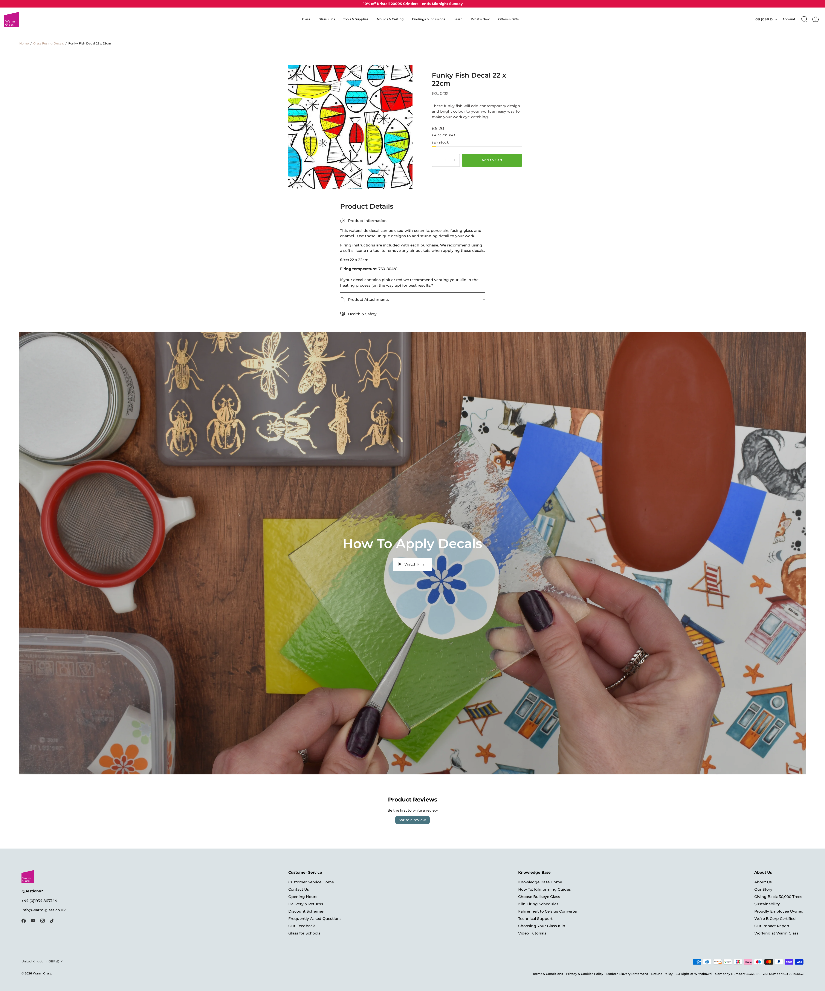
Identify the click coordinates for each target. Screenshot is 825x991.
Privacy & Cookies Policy (584, 974)
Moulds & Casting (390, 19)
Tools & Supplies (355, 19)
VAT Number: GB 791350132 (783, 974)
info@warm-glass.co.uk (43, 910)
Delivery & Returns (305, 904)
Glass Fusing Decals (48, 43)
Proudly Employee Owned (779, 911)
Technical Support (535, 918)
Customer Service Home (311, 882)
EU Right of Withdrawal (694, 974)
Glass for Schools (304, 933)
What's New (480, 19)
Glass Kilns (327, 19)
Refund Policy (662, 974)
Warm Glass (42, 973)
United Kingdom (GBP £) (40, 961)
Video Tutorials (532, 933)
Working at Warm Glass (776, 933)
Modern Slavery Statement (627, 974)
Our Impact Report (772, 926)
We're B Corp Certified (775, 918)
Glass (306, 19)
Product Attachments (368, 299)
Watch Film (414, 564)
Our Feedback (301, 926)
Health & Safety (362, 314)
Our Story (763, 889)
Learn (458, 19)
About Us (763, 882)
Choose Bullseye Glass (539, 896)
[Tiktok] (52, 920)
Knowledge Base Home (540, 882)
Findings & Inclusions (428, 19)
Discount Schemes (306, 911)
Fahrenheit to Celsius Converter (548, 911)
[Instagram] (42, 920)
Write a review (412, 820)
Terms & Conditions (548, 974)
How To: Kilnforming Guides (544, 889)
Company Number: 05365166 (737, 974)
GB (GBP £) (764, 19)
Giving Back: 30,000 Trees (778, 896)
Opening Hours (302, 896)
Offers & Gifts (508, 19)
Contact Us (298, 889)
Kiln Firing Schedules (538, 904)
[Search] (804, 19)
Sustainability (767, 904)
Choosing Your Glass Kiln (541, 926)
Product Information (364, 221)
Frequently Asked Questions (315, 918)
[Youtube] (33, 920)
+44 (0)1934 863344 (39, 901)
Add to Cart (492, 160)
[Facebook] (23, 920)
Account (788, 19)
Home (24, 43)
